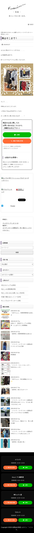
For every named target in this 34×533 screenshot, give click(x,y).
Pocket (13, 206)
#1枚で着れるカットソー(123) (11, 297)
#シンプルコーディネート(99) (11, 300)
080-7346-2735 (18, 141)
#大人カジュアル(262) (8, 285)
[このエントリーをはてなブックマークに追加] (2, 206)
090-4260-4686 (11, 502)
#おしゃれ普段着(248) (8, 289)
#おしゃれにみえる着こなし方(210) (12, 293)
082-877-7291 (11, 520)
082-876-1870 (11, 467)
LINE (18, 135)
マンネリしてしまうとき (10, 223)
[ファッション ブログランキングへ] (20, 189)
